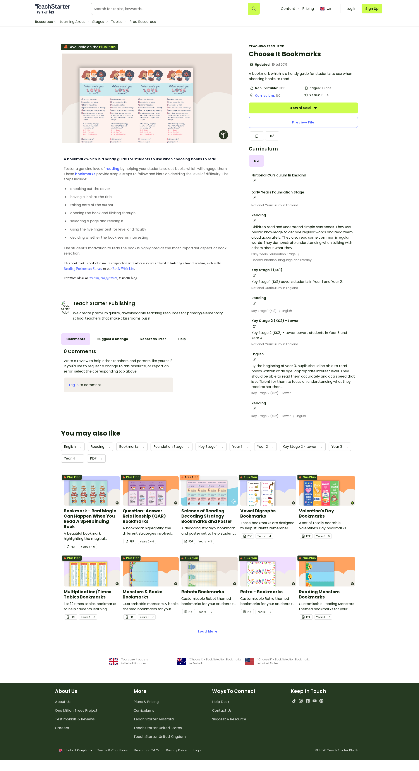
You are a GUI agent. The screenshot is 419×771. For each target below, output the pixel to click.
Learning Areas (73, 21)
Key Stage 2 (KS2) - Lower (271, 393)
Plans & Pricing (146, 701)
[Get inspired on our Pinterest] (321, 701)
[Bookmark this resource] (257, 135)
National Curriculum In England (274, 205)
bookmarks (85, 173)
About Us (62, 701)
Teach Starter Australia (154, 719)
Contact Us (222, 710)
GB (329, 9)
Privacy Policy (176, 750)
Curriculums (144, 710)
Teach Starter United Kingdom (160, 736)
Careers (62, 727)
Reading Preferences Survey (83, 268)
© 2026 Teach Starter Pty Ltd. (337, 750)
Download (301, 107)
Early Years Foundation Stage (274, 254)
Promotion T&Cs (147, 750)
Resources (44, 21)
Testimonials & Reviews (75, 719)
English (287, 311)
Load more (208, 631)
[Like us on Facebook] (307, 701)
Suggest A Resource (229, 719)
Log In (198, 750)
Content (288, 8)
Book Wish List (123, 268)
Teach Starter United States (158, 727)
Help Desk (220, 701)
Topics (117, 21)
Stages (98, 21)
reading (112, 168)
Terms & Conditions (112, 750)
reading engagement (103, 277)
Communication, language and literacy (281, 260)
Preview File (303, 122)
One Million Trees (76, 710)
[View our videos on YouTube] (314, 701)
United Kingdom (77, 750)
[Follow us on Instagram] (300, 701)
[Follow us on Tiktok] (294, 701)
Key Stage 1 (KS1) (264, 311)
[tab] (256, 161)
